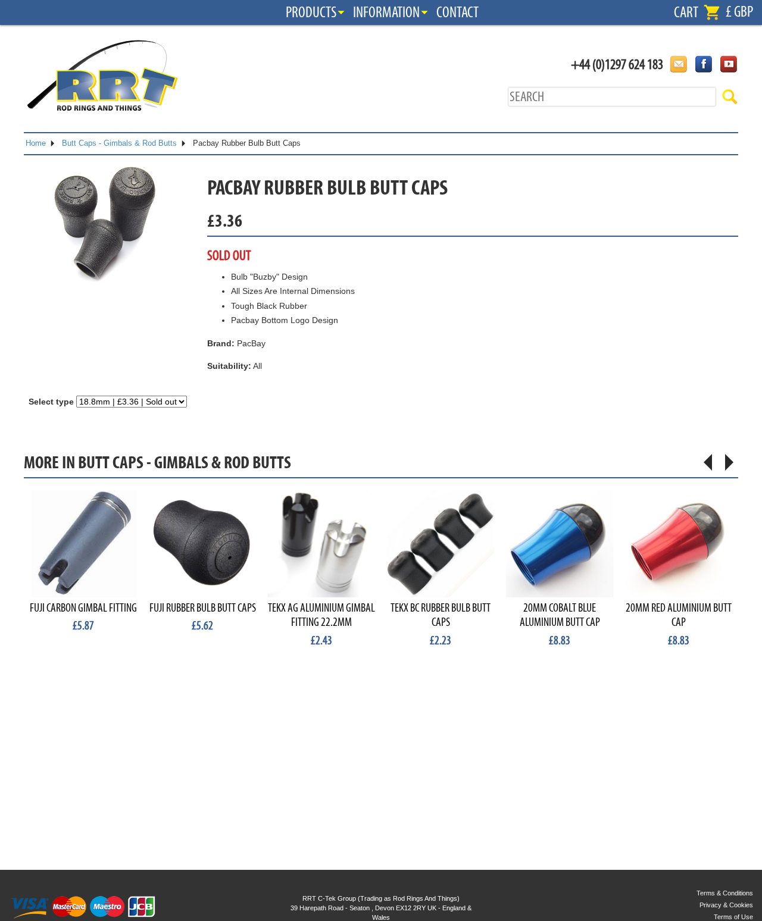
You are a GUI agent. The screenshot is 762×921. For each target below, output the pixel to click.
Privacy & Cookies (726, 905)
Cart (686, 12)
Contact (457, 12)
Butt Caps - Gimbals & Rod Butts (119, 143)
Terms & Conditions (725, 893)
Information (386, 12)
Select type (51, 401)
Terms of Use (733, 916)
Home (36, 143)
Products (311, 12)
